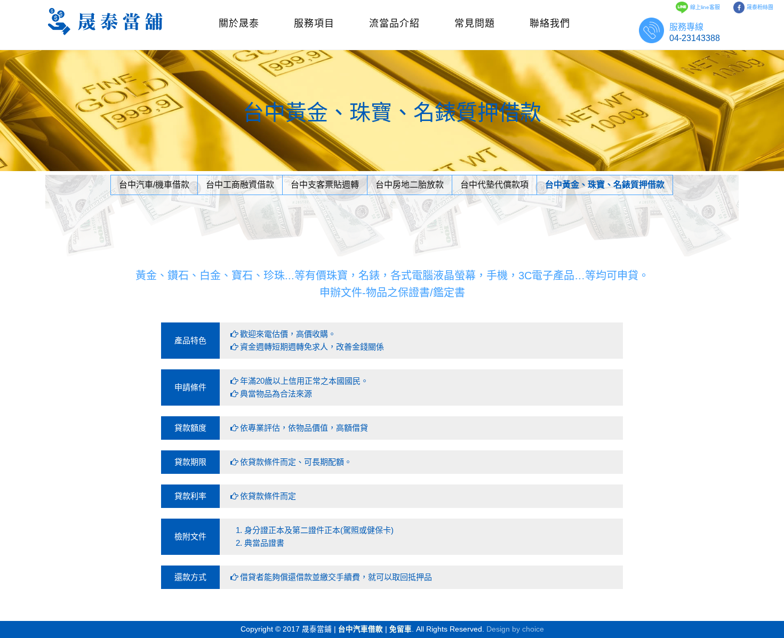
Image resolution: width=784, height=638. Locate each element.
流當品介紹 (394, 23)
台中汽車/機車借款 (154, 184)
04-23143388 (694, 38)
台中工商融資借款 (240, 184)
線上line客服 (705, 7)
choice (533, 629)
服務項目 (314, 23)
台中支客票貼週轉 (325, 184)
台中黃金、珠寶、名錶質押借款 (605, 184)
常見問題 (474, 23)
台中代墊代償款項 (494, 184)
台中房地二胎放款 (409, 184)
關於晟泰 (239, 23)
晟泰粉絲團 (760, 7)
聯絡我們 (550, 23)
